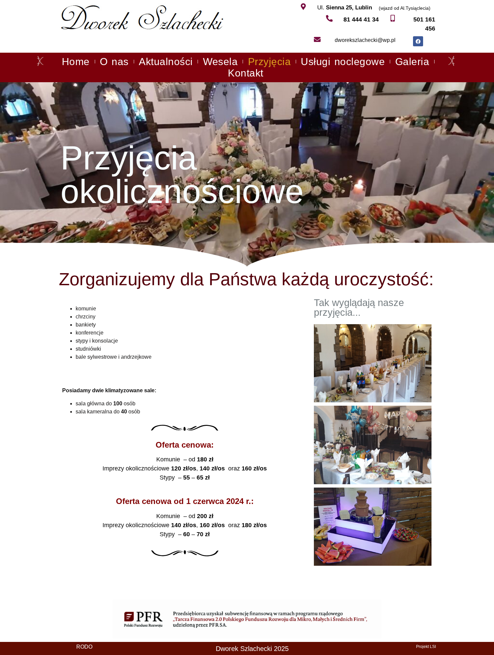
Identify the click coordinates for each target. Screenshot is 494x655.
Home (76, 61)
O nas (114, 61)
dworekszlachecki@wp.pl (365, 40)
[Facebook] (418, 41)
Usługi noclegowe (343, 61)
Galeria (412, 61)
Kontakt (245, 73)
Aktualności (166, 61)
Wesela (220, 61)
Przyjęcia (269, 61)
